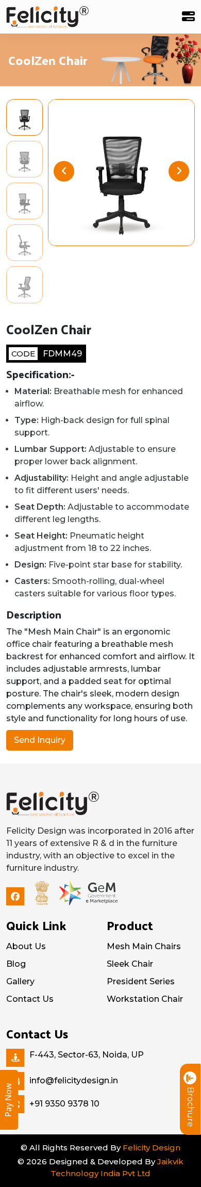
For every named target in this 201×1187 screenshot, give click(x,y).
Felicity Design (151, 1147)
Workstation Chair (145, 999)
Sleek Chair (130, 964)
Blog (16, 964)
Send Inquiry (39, 740)
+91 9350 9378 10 (64, 1104)
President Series (141, 981)
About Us (26, 946)
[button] (179, 171)
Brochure (190, 1107)
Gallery (20, 981)
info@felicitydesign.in (73, 1080)
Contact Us (30, 999)
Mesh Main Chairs (144, 946)
